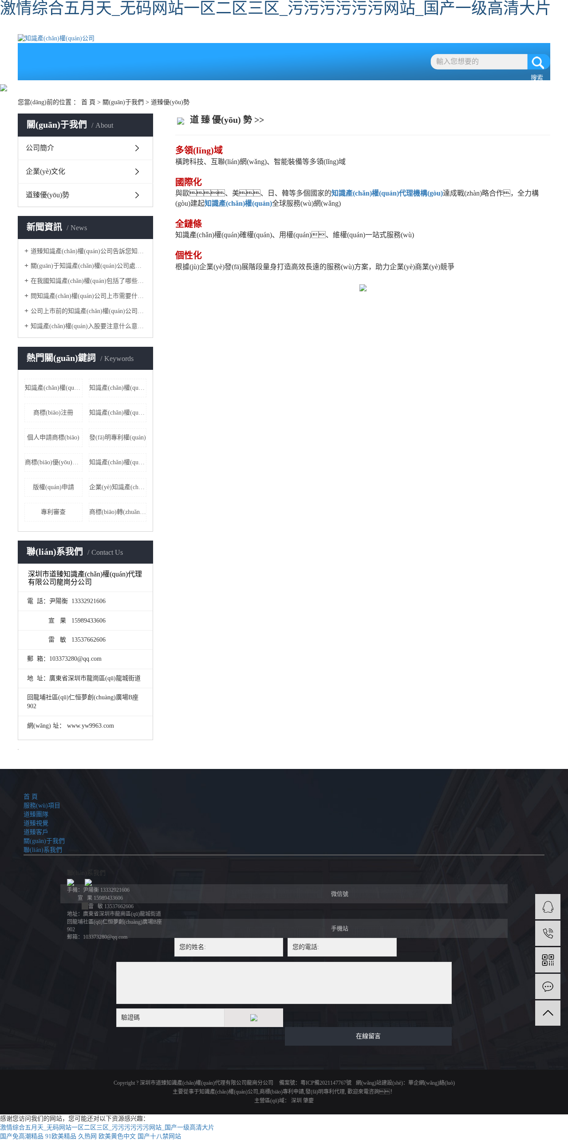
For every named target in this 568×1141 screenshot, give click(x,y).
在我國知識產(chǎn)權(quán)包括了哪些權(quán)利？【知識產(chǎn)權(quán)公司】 (88, 281)
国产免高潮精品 (21, 1136)
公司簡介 (40, 148)
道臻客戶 (344, 30)
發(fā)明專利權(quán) (117, 437)
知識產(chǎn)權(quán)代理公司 (54, 387)
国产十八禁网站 (159, 1136)
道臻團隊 (233, 30)
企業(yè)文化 (45, 171)
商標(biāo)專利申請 (282, 1092)
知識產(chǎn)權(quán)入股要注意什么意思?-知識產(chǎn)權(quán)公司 (88, 326)
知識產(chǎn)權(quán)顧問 (118, 462)
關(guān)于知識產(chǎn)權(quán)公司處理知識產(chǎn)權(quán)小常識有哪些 (88, 266)
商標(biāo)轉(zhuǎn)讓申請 (118, 512)
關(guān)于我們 (399, 30)
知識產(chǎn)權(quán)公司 (228, 1092)
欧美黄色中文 (117, 1136)
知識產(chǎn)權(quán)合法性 (118, 387)
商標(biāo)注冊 (53, 412)
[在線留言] (547, 986)
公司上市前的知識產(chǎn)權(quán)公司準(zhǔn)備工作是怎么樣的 (88, 311)
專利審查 (53, 512)
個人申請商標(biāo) (53, 437)
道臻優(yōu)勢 (47, 195)
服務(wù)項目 (178, 30)
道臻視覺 (289, 30)
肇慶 (308, 1101)
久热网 (87, 1136)
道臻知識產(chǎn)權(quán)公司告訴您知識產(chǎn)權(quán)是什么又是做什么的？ (88, 251)
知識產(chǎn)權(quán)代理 (118, 412)
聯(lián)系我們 (455, 30)
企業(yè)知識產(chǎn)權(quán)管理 (118, 487)
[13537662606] (547, 933)
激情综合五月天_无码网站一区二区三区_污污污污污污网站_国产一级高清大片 (107, 1127)
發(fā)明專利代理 (325, 1092)
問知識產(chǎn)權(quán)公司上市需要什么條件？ (88, 296)
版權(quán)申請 (53, 487)
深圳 (296, 1101)
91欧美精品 (60, 1136)
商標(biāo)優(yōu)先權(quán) (54, 462)
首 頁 (122, 30)
